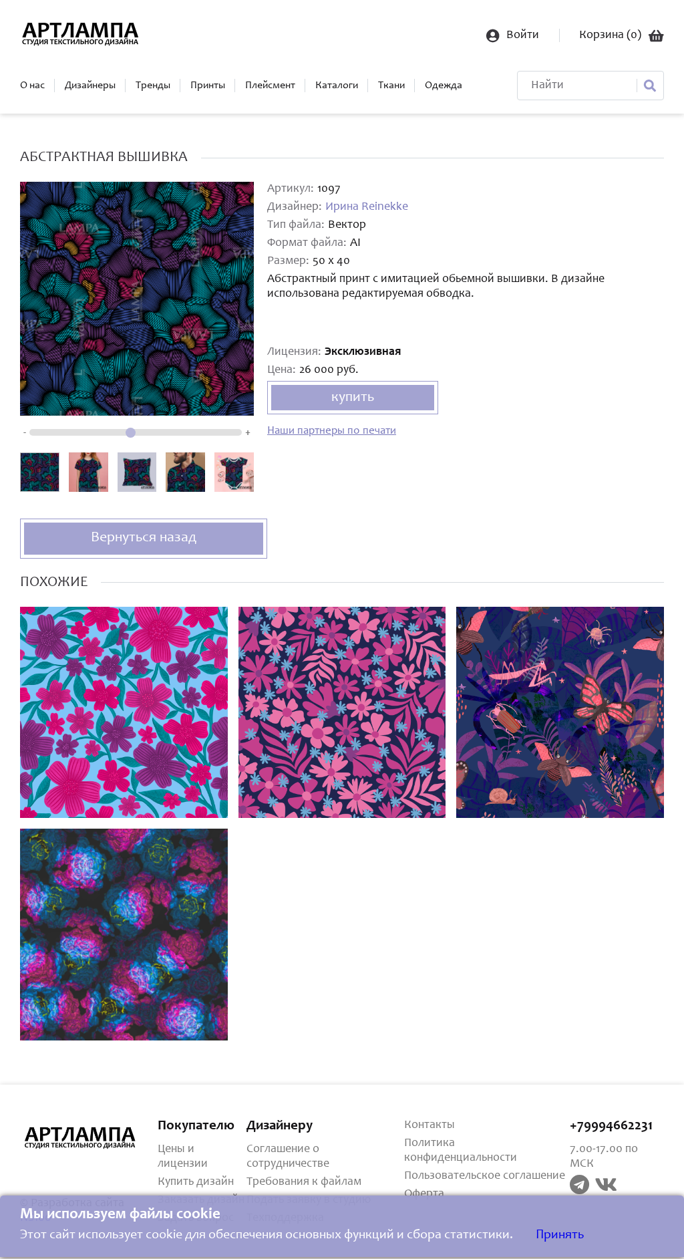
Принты (207, 85)
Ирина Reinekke (366, 207)
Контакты (429, 1125)
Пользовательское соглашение (484, 1176)
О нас (32, 85)
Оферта (424, 1194)
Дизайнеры (90, 85)
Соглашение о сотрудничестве (287, 1156)
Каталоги (336, 85)
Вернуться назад (143, 538)
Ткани (391, 85)
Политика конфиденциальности (460, 1150)
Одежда (443, 85)
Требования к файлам (303, 1182)
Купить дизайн (196, 1182)
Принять (560, 1235)
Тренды (153, 85)
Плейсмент (270, 85)
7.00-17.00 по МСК (604, 1156)
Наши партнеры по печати (331, 431)
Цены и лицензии (183, 1156)
